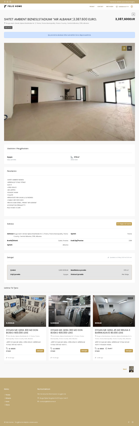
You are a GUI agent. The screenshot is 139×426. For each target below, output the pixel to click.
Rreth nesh (109, 6)
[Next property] (131, 369)
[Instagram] (133, 422)
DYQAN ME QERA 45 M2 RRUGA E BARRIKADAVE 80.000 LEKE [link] (112, 331)
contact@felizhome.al (48, 402)
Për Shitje (8, 27)
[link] (25, 311)
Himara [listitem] (8, 398)
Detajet (40, 351)
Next (125, 369)
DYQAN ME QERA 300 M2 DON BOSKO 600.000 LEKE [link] (22, 331)
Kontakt (100, 6)
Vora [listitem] (7, 402)
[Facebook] (129, 422)
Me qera (41, 298)
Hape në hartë (125, 224)
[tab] (124, 48)
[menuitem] (122, 7)
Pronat (92, 6)
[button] (133, 14)
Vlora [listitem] (7, 405)
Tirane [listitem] (7, 395)
